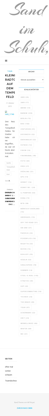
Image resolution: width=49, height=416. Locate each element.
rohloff (27, 254)
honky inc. (28, 187)
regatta (27, 244)
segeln (26, 260)
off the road (29, 222)
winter (26, 329)
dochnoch (28, 134)
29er (25, 102)
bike (25, 124)
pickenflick (28, 238)
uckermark (28, 313)
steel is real (29, 275)
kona (25, 198)
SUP (24, 286)
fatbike (26, 145)
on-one (26, 228)
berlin (9, 163)
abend (26, 108)
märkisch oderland (30, 210)
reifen (26, 249)
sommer (26, 270)
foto (25, 161)
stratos (27, 281)
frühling (27, 171)
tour (8, 174)
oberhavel (28, 217)
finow (26, 150)
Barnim (27, 113)
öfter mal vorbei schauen (9, 370)
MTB (25, 203)
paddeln (27, 233)
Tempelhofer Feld (11, 168)
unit (25, 318)
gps (24, 177)
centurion (28, 129)
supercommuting (31, 291)
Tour (9, 71)
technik (26, 297)
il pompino (28, 193)
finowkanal (28, 155)
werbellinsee (29, 323)
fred (25, 166)
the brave (27, 302)
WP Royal (30, 402)
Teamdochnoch (11, 380)
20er (25, 97)
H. (9, 180)
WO (24, 334)
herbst (26, 182)
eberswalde (28, 140)
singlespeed (29, 265)
